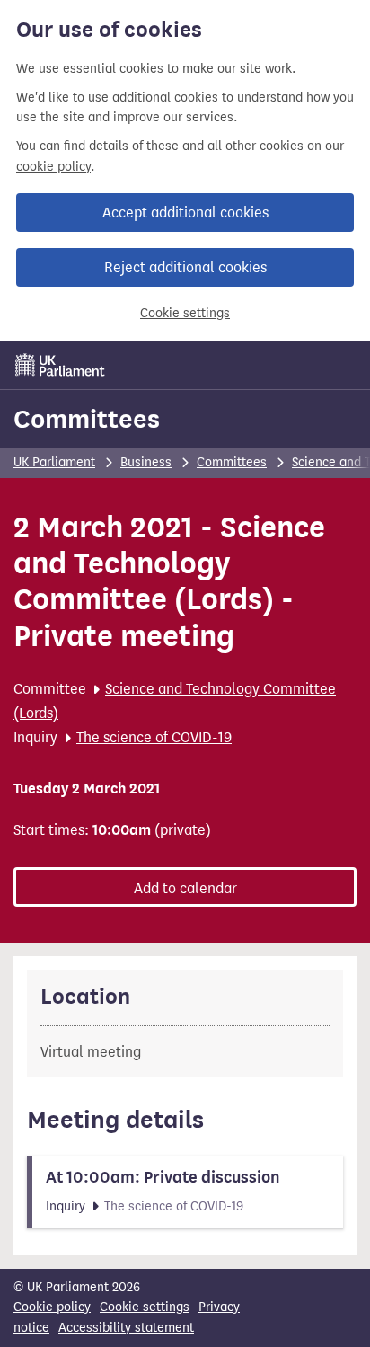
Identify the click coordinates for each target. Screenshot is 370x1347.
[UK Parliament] (60, 365)
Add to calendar (185, 888)
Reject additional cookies (185, 267)
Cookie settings (185, 313)
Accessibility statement (126, 1327)
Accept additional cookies (185, 212)
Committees (86, 419)
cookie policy (53, 166)
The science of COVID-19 (154, 737)
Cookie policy (52, 1307)
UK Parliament (54, 462)
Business (146, 462)
